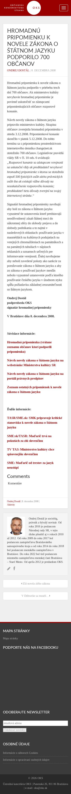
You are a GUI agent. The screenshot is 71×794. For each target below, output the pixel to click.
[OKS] (24, 2)
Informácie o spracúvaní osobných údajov (26, 759)
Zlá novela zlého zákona (36, 583)
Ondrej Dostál (18, 70)
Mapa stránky (10, 638)
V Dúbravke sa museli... (35, 595)
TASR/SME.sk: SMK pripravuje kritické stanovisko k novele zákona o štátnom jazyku (34, 422)
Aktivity (11, 504)
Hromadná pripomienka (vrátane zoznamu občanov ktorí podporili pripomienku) (29, 347)
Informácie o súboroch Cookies (20, 752)
